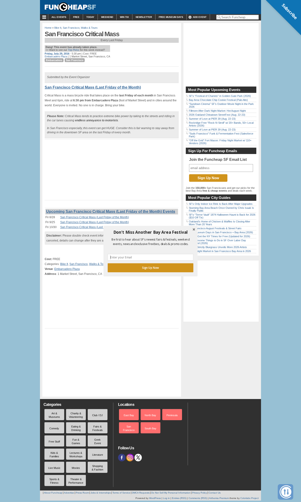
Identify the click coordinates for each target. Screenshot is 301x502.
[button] (150, 232)
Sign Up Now (150, 267)
